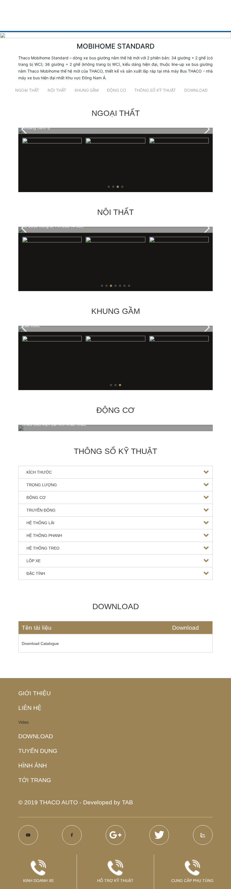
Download (196, 90)
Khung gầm (87, 90)
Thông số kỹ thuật (155, 90)
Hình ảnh (32, 765)
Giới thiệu (34, 693)
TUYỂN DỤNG (37, 751)
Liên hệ (29, 708)
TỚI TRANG (34, 780)
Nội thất (57, 90)
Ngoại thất (27, 90)
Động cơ (116, 90)
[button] (206, 129)
